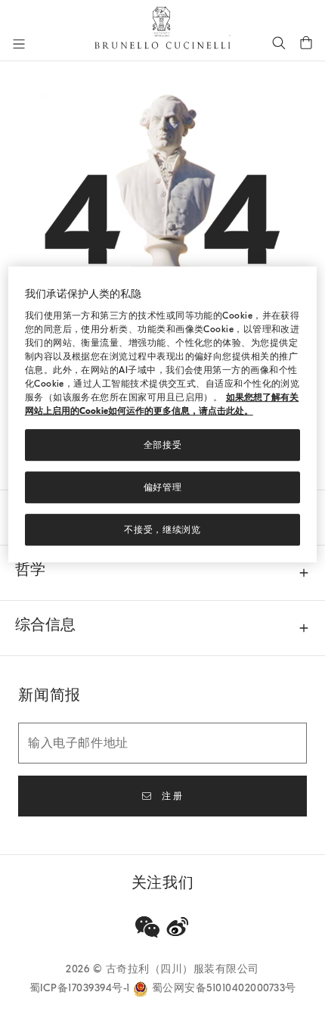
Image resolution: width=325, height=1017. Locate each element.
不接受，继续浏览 (162, 529)
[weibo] (178, 927)
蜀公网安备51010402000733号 (224, 987)
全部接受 (163, 445)
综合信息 (45, 624)
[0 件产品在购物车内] (306, 42)
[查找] (278, 42)
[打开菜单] (18, 43)
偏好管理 (163, 487)
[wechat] (147, 927)
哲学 (30, 569)
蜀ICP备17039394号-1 (81, 987)
